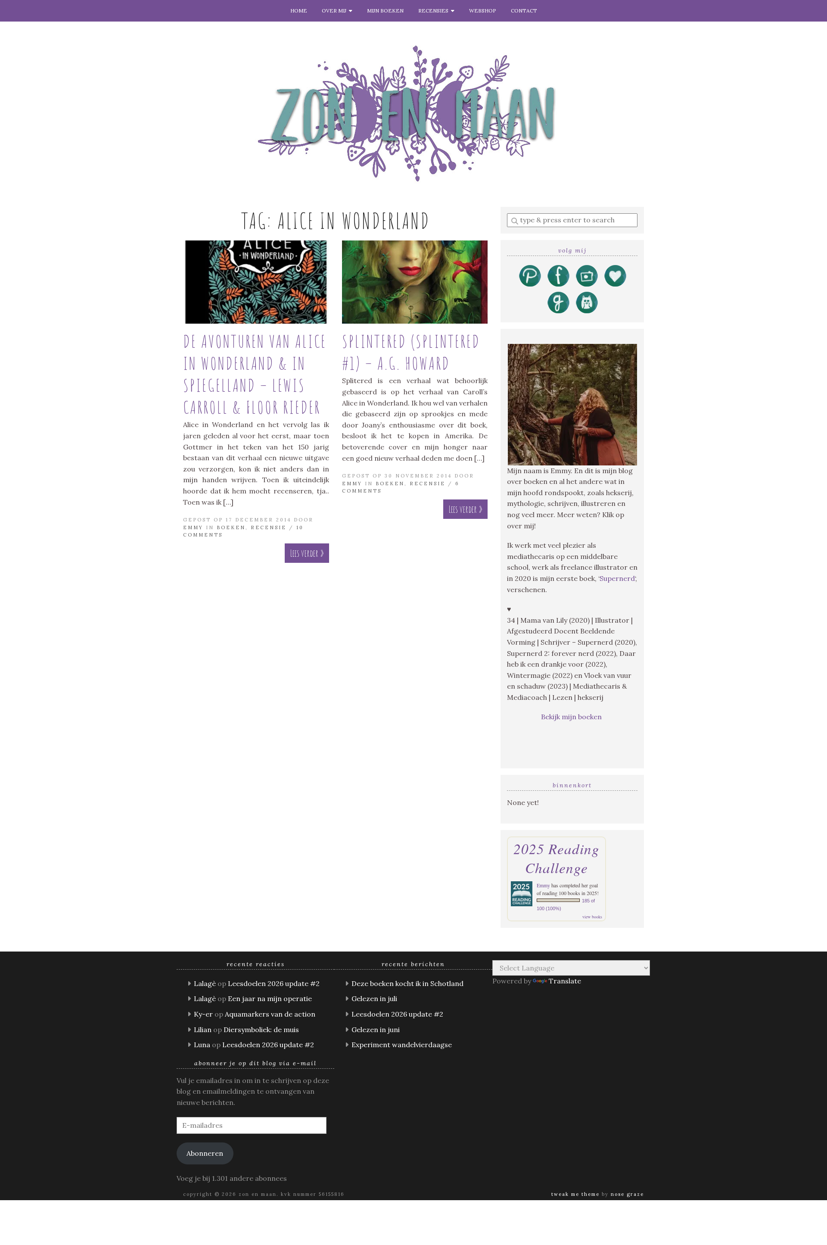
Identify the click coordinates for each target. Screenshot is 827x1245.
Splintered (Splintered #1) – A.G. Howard (411, 352)
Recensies (434, 10)
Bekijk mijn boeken (572, 716)
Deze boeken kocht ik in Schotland (407, 983)
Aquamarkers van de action (270, 1014)
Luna (202, 1044)
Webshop (482, 10)
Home (298, 10)
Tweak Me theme (575, 1194)
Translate (565, 981)
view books (592, 917)
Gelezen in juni (375, 1029)
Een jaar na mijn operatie (270, 998)
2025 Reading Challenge (556, 858)
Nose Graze (627, 1194)
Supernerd (617, 578)
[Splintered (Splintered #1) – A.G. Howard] (415, 282)
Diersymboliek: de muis (261, 1029)
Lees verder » (307, 553)
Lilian (202, 1029)
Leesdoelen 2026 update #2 (274, 983)
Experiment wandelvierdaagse (401, 1044)
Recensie (268, 527)
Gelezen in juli (374, 998)
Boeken (231, 527)
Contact (524, 10)
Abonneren (205, 1153)
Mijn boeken (385, 10)
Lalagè (205, 983)
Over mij (335, 10)
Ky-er (203, 1014)
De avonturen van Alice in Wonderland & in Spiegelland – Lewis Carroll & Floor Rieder (254, 374)
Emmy (193, 527)
